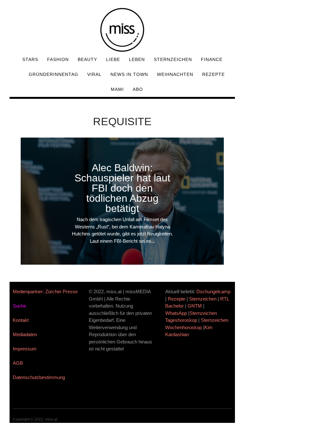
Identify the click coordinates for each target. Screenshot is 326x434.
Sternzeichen (173, 59)
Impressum (25, 348)
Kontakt (21, 320)
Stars (30, 59)
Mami (117, 89)
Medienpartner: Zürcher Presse (45, 291)
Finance (212, 59)
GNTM (195, 306)
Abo (138, 89)
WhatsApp (176, 313)
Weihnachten (175, 74)
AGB (18, 363)
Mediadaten (25, 334)
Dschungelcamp (213, 291)
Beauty (87, 59)
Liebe (113, 59)
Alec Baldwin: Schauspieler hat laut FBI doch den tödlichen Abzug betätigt (122, 188)
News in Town (129, 74)
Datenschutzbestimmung (39, 377)
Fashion (58, 59)
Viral (94, 74)
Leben (137, 59)
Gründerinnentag (53, 74)
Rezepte (213, 74)
